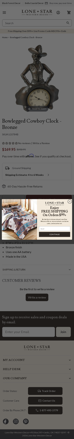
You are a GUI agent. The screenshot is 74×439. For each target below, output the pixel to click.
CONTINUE (55, 234)
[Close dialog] (69, 201)
